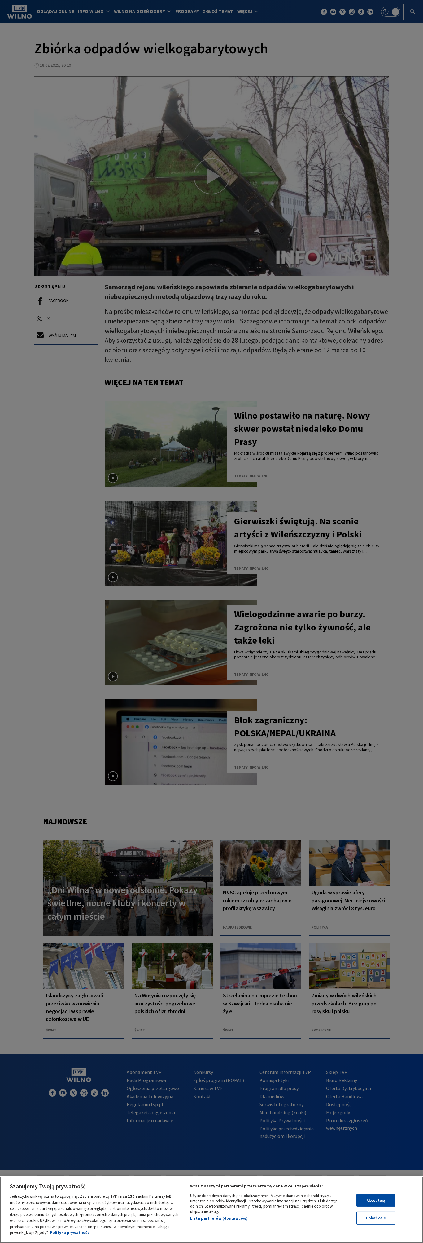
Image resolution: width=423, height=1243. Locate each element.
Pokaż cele (376, 1218)
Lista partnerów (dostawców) (219, 1218)
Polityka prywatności (70, 1232)
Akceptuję (376, 1200)
